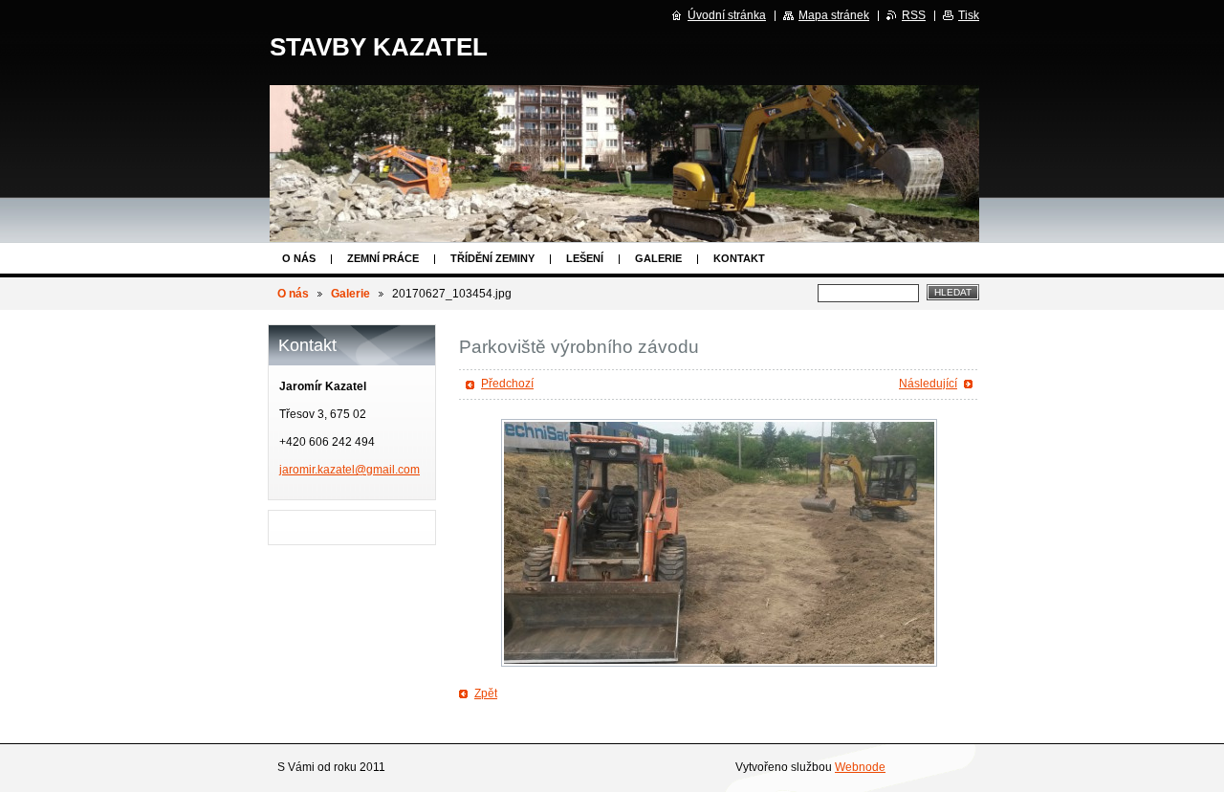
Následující (928, 383)
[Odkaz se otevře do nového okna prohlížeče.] (719, 543)
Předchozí (507, 383)
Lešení (584, 258)
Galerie (658, 258)
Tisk (968, 15)
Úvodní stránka (727, 15)
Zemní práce (383, 258)
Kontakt (739, 258)
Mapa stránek (833, 15)
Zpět (485, 693)
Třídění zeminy (492, 258)
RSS (914, 15)
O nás (299, 258)
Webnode (860, 767)
